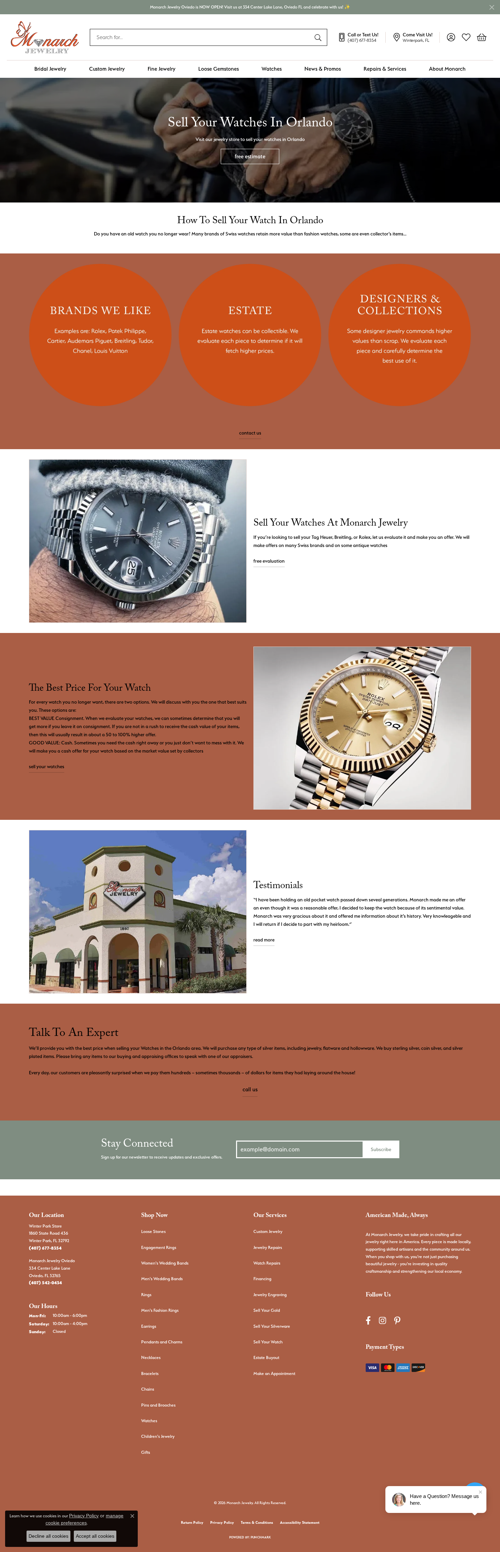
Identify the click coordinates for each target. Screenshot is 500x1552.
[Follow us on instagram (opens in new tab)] (382, 1320)
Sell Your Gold (266, 1310)
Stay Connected (137, 1145)
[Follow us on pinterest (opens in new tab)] (397, 1320)
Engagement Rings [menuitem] (158, 1247)
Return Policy (192, 1522)
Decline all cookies (48, 1536)
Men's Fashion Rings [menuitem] (160, 1310)
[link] (361, 37)
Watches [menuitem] (149, 1420)
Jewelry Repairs (267, 1247)
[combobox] (201, 37)
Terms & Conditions (257, 1522)
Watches (272, 69)
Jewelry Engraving (270, 1294)
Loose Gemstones (218, 69)
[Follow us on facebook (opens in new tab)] (368, 1320)
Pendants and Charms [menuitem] (161, 1341)
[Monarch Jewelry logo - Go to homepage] (45, 37)
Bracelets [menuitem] (150, 1373)
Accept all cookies (95, 1536)
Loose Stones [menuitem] (153, 1231)
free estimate (250, 156)
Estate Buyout (266, 1357)
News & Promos (322, 69)
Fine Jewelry (162, 69)
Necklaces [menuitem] (151, 1357)
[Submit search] (319, 37)
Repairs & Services (385, 69)
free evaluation (269, 561)
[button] (451, 37)
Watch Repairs (266, 1263)
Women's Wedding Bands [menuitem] (164, 1263)
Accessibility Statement (299, 1522)
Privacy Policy (222, 1522)
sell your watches (46, 766)
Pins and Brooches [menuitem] (158, 1405)
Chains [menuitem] (147, 1389)
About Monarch (447, 69)
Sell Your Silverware (271, 1326)
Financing (262, 1278)
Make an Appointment (274, 1373)
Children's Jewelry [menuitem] (157, 1436)
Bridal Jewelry (50, 69)
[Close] (491, 7)
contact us (250, 433)
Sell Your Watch (268, 1341)
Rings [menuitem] (146, 1294)
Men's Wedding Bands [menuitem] (162, 1278)
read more (263, 939)
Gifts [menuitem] (145, 1452)
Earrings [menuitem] (148, 1326)
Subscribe (381, 1149)
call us (250, 1089)
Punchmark (261, 1537)
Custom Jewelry (107, 69)
